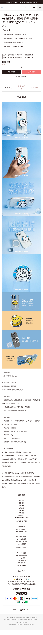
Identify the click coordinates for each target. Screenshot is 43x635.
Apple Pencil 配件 (21, 529)
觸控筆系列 (21, 563)
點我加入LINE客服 (21, 579)
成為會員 (21, 510)
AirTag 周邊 (21, 558)
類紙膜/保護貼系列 (21, 532)
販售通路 (21, 503)
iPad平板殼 (21, 527)
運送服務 (21, 508)
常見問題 (21, 513)
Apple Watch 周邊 (21, 541)
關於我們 (21, 500)
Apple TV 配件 (21, 553)
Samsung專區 (21, 565)
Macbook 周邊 (21, 544)
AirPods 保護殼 (21, 539)
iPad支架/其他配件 (21, 555)
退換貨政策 (21, 515)
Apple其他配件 (21, 560)
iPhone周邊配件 (21, 537)
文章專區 (21, 505)
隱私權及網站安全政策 (21, 518)
